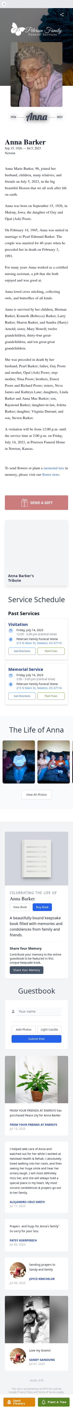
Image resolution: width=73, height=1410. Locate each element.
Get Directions (22, 651)
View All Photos (36, 794)
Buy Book (42, 907)
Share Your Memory (26, 970)
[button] (36, 1079)
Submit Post (36, 1039)
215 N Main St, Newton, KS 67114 (39, 643)
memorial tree (54, 467)
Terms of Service (47, 1392)
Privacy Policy (25, 1392)
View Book (20, 907)
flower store (50, 474)
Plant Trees (51, 651)
